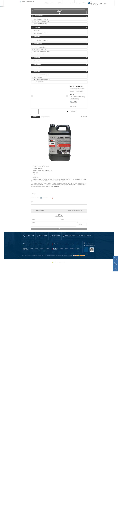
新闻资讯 (78, 4)
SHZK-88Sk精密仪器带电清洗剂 (40, 47)
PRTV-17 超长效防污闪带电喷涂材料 (41, 75)
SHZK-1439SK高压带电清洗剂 (40, 49)
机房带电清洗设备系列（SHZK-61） (41, 19)
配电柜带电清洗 (37, 57)
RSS (61, 255)
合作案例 (65, 4)
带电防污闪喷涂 (37, 36)
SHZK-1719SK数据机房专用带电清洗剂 (42, 51)
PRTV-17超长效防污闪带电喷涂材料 (41, 40)
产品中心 (59, 4)
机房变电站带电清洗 (78, 248)
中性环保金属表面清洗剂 (39, 81)
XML (62, 255)
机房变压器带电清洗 (72, 248)
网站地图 (58, 255)
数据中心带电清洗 (37, 64)
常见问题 (42, 248)
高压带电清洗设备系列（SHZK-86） (41, 33)
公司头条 (31, 248)
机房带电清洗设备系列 (38, 15)
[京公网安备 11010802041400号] (58, 260)
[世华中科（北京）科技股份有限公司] (29, 3)
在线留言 (73, 111)
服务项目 (53, 4)
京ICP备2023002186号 (51, 255)
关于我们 (71, 4)
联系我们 (84, 4)
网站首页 (47, 4)
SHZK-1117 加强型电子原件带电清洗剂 (41, 79)
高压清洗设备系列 (37, 27)
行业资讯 (36, 248)
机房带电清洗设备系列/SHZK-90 (40, 23)
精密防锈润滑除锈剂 (38, 77)
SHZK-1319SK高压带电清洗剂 (40, 54)
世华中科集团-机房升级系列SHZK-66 (41, 21)
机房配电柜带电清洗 (62, 248)
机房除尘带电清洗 (67, 248)
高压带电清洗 (36, 30)
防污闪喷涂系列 (37, 71)
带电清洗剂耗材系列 (38, 43)
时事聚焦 (47, 248)
